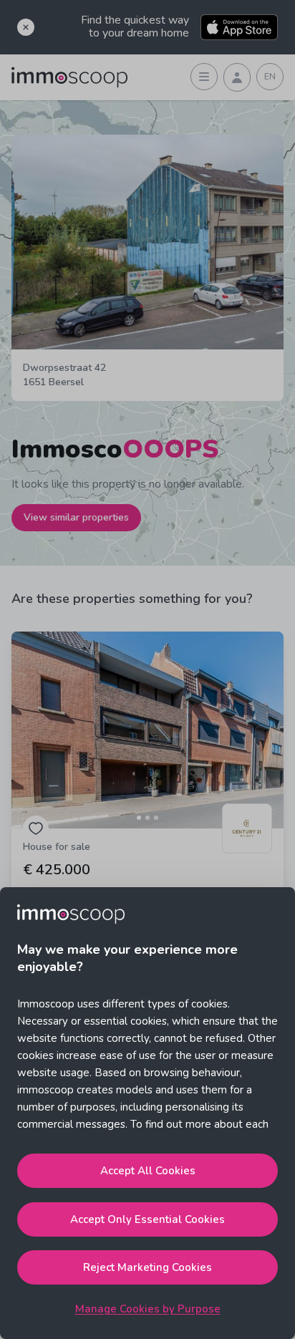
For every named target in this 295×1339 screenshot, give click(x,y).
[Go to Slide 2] (147, 818)
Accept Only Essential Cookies (147, 1219)
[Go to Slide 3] (156, 818)
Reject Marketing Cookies (147, 1267)
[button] (147, 730)
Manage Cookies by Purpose (148, 1309)
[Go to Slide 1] (139, 818)
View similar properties (76, 517)
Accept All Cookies (147, 1171)
